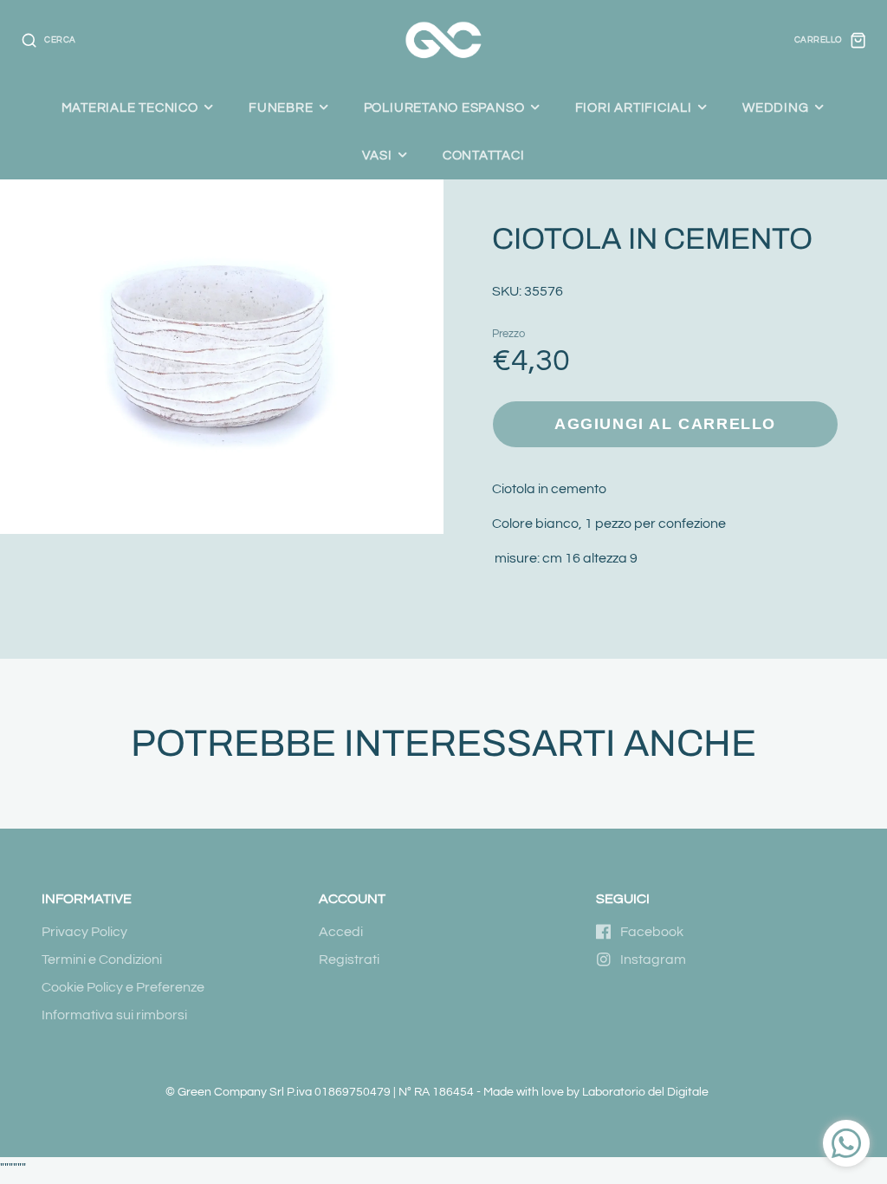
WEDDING (775, 107)
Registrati (349, 959)
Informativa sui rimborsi (114, 1015)
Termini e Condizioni (102, 959)
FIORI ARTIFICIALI (633, 107)
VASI (377, 155)
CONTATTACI (484, 155)
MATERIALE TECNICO (130, 107)
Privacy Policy (84, 932)
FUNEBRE (281, 107)
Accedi (341, 932)
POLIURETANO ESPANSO (444, 107)
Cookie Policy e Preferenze (123, 987)
